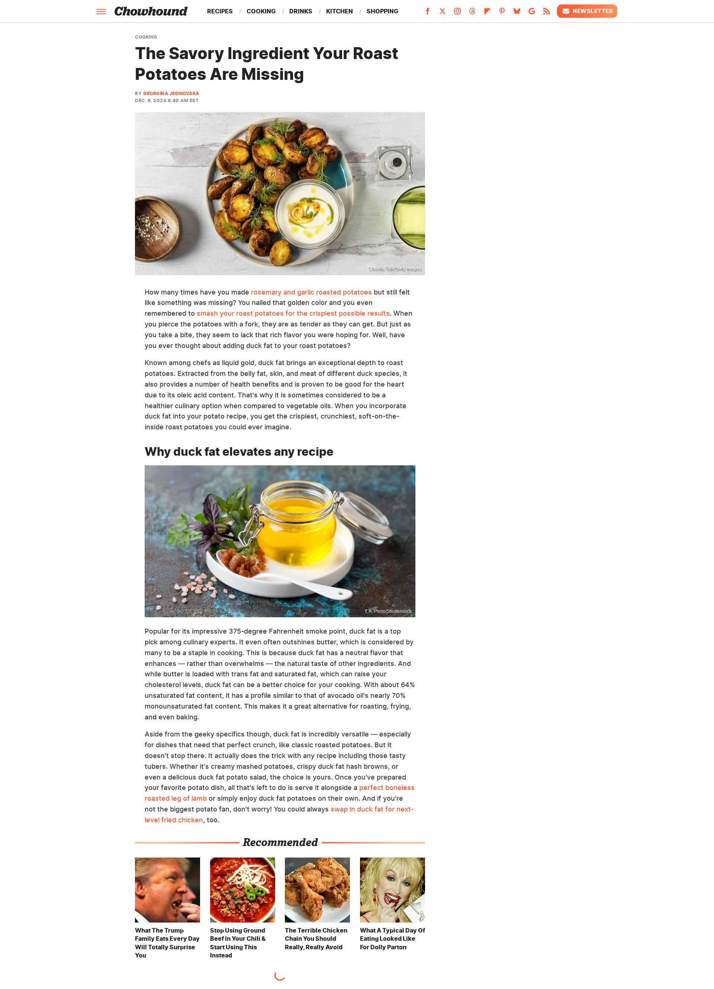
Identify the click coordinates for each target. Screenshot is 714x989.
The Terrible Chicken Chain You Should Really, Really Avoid (316, 939)
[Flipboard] (487, 13)
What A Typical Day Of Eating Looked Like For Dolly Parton (392, 939)
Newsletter (593, 10)
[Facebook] (427, 13)
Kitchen (339, 11)
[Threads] (472, 13)
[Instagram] (457, 13)
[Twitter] (442, 13)
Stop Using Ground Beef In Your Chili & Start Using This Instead (238, 943)
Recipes (220, 11)
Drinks (300, 11)
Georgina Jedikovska (171, 93)
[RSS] (546, 13)
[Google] (531, 13)
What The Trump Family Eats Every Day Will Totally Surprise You (167, 943)
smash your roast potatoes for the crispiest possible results (293, 313)
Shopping (382, 11)
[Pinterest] (502, 13)
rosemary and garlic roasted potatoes (311, 292)
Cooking (261, 11)
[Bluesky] (516, 13)
